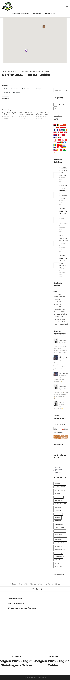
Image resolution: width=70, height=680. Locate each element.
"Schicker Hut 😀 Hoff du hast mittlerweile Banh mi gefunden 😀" (61, 395)
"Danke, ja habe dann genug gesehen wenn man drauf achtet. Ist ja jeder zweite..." (60, 366)
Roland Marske (60, 543)
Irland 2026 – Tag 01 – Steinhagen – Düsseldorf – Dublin (63, 192)
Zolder (58, 584)
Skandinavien (60, 549)
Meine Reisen (25, 14)
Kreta (57, 517)
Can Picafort (60, 487)
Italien (58, 510)
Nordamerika (60, 531)
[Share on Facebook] (29, 589)
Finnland (58, 497)
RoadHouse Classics (46, 584)
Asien (57, 483)
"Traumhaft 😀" (58, 409)
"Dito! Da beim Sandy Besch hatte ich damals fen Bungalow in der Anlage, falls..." (60, 349)
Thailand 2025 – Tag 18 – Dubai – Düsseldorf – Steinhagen (63, 216)
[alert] (61, 470)
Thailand (58, 559)
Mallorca (59, 524)
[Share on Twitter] (33, 589)
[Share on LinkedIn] (37, 589)
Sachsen (58, 546)
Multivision (59, 527)
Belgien (47, 71)
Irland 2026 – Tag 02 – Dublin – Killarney (63, 171)
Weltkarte (37, 14)
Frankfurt (59, 500)
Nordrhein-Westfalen (59, 535)
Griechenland (60, 503)
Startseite (16, 14)
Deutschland (60, 490)
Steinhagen (59, 556)
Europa (58, 493)
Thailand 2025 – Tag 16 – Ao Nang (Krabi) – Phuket (63, 262)
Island (58, 507)
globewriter (36, 71)
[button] (26, 50)
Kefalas (58, 514)
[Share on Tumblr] (41, 589)
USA (57, 563)
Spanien (58, 553)
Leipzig (58, 520)
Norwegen (59, 539)
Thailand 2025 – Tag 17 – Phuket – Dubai (63, 239)
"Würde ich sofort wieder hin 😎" (59, 380)
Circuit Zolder (23, 584)
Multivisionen (49, 14)
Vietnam (58, 566)
